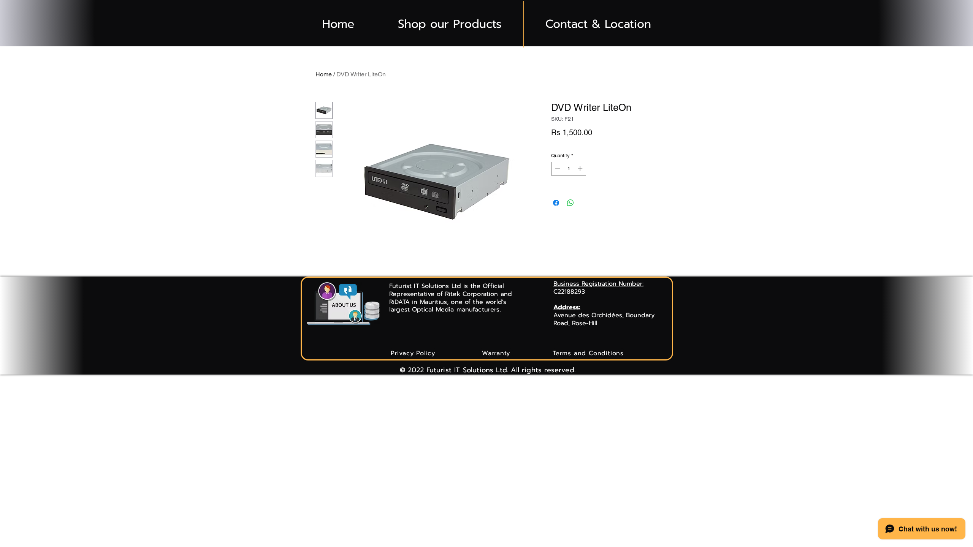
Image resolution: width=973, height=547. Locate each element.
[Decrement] (556, 168)
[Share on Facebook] (556, 202)
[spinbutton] (568, 168)
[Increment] (580, 168)
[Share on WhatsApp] (570, 202)
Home (323, 74)
